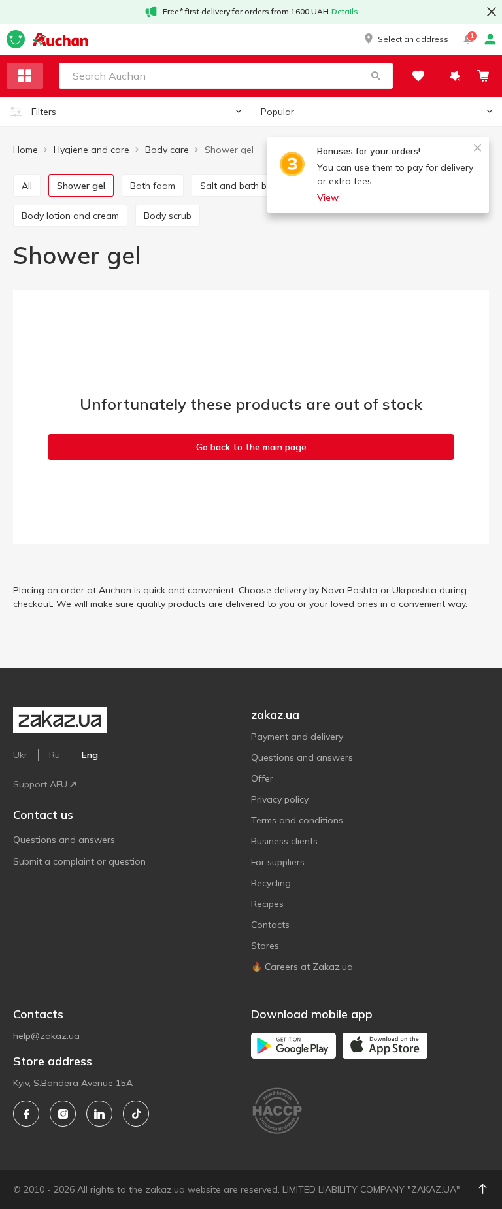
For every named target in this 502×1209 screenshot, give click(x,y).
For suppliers (278, 862)
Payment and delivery (297, 736)
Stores (265, 946)
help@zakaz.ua (46, 1036)
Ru (54, 755)
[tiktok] (136, 1114)
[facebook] (26, 1114)
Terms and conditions (297, 820)
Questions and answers (64, 840)
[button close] (491, 11)
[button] (405, 39)
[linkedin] (99, 1114)
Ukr (20, 755)
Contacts (270, 925)
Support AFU (40, 784)
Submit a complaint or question (79, 861)
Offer (262, 778)
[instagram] (63, 1114)
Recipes (267, 904)
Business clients (284, 841)
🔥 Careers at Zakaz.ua (302, 966)
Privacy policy (280, 799)
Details (344, 11)
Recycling (271, 883)
